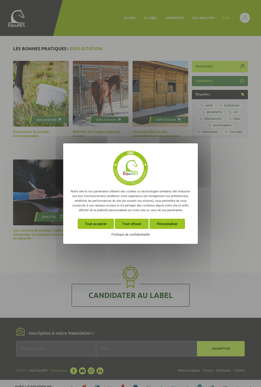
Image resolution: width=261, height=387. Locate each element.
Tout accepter (96, 223)
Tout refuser (131, 223)
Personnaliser (167, 223)
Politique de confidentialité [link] (130, 234)
